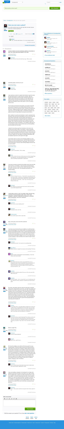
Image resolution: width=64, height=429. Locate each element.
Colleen (48, 41)
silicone (53, 105)
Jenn (4, 166)
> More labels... (47, 115)
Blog (54, 422)
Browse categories (17, 422)
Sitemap (51, 422)
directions (46, 105)
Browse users (11, 422)
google (52, 107)
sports (49, 112)
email (57, 109)
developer (46, 102)
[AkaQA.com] (6, 1)
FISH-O (13, 39)
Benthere (48, 50)
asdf (49, 104)
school (53, 112)
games (50, 102)
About (34, 422)
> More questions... (48, 93)
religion (53, 104)
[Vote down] (12, 33)
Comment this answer (12, 55)
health (57, 102)
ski (45, 111)
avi (58, 111)
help (56, 105)
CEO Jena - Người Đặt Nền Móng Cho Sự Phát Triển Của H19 (52, 89)
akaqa (52, 111)
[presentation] (5, 399)
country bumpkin (50, 46)
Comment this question (30, 45)
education (49, 109)
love (58, 104)
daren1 (4, 53)
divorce (48, 111)
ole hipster (5, 223)
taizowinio (47, 71)
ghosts (12, 36)
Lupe (4, 329)
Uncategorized (10, 20)
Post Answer (30, 409)
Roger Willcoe (5, 230)
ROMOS (48, 37)
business (53, 109)
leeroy (4, 84)
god (55, 104)
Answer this (11, 31)
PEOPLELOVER (6, 195)
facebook (46, 104)
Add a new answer (7, 396)
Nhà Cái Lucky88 (48, 85)
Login (60, 2)
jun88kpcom (47, 67)
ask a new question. (29, 413)
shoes (58, 107)
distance (55, 111)
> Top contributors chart (49, 55)
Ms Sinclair (6, 27)
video (55, 107)
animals (54, 102)
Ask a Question (54, 8)
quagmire (12, 338)
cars (48, 107)
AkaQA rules (29, 422)
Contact (42, 422)
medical (46, 112)
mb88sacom (47, 74)
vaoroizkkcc (47, 81)
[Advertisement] (25, 16)
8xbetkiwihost (48, 64)
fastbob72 (12, 260)
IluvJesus (5, 289)
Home (5, 20)
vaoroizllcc (47, 78)
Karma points (38, 422)
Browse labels (24, 422)
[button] (5, 399)
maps (45, 109)
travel (50, 105)
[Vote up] (9, 33)
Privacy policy (46, 422)
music (46, 107)
